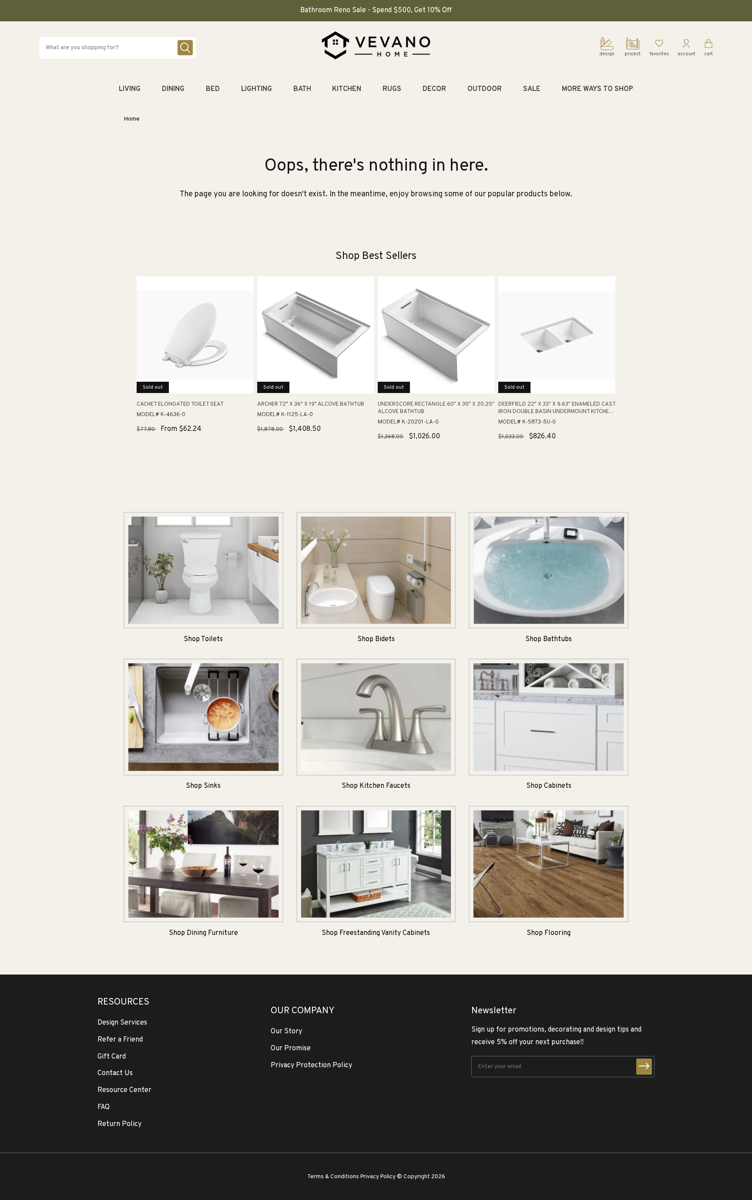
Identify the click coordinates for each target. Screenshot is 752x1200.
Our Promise (291, 1048)
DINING (173, 89)
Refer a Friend (120, 1039)
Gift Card (111, 1056)
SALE (531, 89)
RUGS (392, 89)
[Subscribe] (644, 1067)
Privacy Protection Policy (311, 1065)
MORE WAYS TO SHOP (597, 89)
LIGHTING (256, 89)
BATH (302, 89)
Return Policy (119, 1124)
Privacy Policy (378, 1176)
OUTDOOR (484, 89)
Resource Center (124, 1090)
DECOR (434, 89)
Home (132, 119)
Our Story (286, 1031)
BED (213, 89)
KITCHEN (346, 89)
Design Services (122, 1022)
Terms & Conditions (333, 1176)
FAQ (103, 1107)
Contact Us (115, 1073)
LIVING (130, 89)
